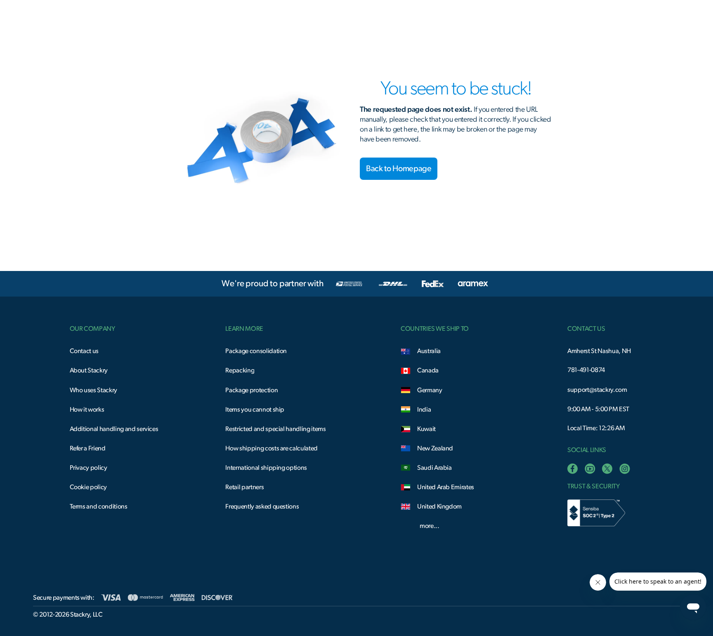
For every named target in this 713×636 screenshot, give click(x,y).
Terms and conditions (98, 506)
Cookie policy (88, 487)
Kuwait (426, 429)
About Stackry (89, 370)
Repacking (239, 370)
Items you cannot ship (254, 409)
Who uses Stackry (93, 390)
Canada (428, 370)
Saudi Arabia (434, 467)
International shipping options (266, 467)
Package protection (251, 390)
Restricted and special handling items (275, 429)
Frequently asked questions (262, 506)
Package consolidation (256, 351)
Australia (429, 351)
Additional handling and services (114, 429)
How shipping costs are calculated (271, 448)
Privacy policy (88, 467)
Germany (429, 390)
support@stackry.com (597, 389)
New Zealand (435, 448)
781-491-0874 (586, 370)
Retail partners (244, 487)
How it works (87, 409)
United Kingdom (439, 506)
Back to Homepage (398, 169)
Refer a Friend (88, 448)
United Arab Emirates (445, 487)
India (424, 409)
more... (429, 526)
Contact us (84, 351)
